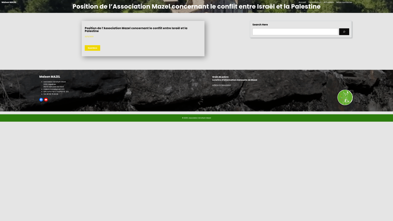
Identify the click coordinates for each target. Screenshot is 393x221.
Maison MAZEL (9, 2)
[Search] (344, 31)
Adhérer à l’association (221, 85)
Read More (92, 48)
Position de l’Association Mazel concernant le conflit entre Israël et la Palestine (136, 30)
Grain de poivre (220, 76)
